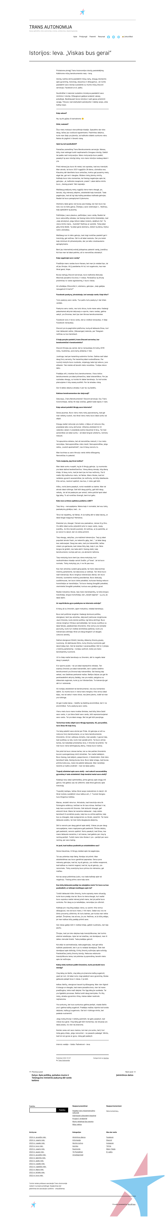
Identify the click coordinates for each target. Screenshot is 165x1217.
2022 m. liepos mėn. (36, 1169)
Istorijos (106, 1058)
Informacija (76, 1140)
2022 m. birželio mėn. (37, 1172)
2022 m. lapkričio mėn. (37, 1158)
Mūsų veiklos (77, 1124)
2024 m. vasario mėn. (37, 1140)
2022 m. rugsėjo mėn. (37, 1164)
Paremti (93, 37)
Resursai (101, 37)
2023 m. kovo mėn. (36, 1146)
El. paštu (109, 1152)
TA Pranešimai (77, 1152)
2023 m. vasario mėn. (37, 1149)
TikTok (108, 1146)
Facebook (110, 1137)
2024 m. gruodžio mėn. (37, 1137)
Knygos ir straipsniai (79, 1118)
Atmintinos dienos (79, 1137)
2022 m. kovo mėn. (36, 1175)
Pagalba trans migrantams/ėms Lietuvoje (83, 1112)
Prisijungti (83, 37)
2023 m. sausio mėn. (36, 1152)
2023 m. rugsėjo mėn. (37, 1143)
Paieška (32, 1106)
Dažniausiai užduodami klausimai (84, 1116)
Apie (75, 37)
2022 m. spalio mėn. (36, 1161)
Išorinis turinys (77, 1143)
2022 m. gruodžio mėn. (37, 1155)
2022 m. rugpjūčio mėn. (37, 1167)
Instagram (110, 1143)
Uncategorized (77, 1155)
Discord (109, 1140)
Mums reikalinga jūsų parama (82, 1121)
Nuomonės (76, 1149)
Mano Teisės (110, 1149)
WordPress (131, 1204)
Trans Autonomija (50, 26)
